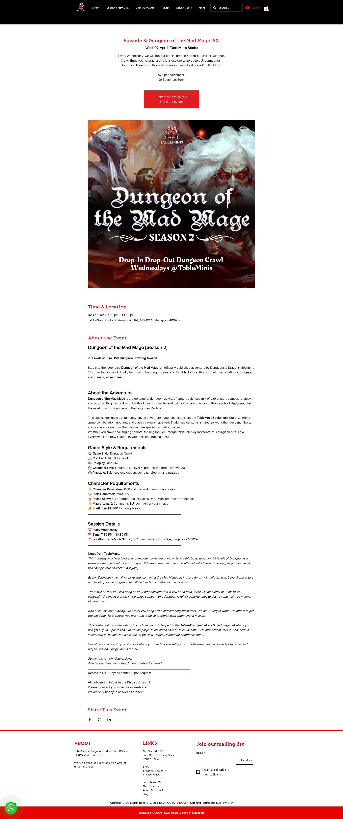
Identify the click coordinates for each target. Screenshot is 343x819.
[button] (145, 8)
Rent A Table (151, 758)
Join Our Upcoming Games (159, 755)
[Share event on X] (99, 719)
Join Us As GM (152, 782)
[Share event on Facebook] (90, 719)
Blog (145, 794)
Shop (146, 766)
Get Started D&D (153, 751)
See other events (171, 101)
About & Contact (153, 790)
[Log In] (247, 7)
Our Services (151, 786)
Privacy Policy (151, 774)
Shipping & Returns (155, 770)
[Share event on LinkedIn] (109, 719)
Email (200, 752)
